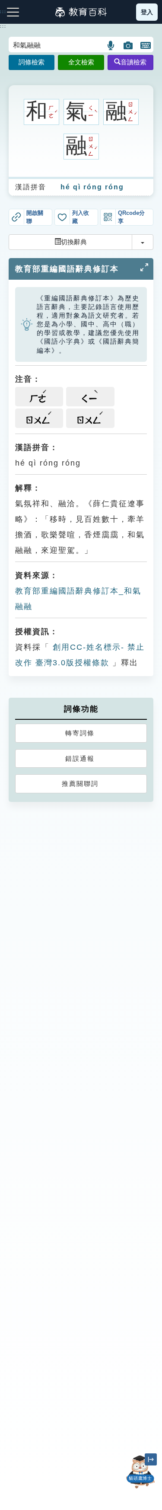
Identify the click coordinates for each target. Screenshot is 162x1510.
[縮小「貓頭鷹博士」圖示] (151, 1459)
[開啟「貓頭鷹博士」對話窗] (140, 1472)
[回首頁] (80, 12)
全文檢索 (81, 62)
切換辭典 (74, 242)
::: (3, 26)
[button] (111, 45)
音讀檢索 (133, 62)
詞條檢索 (31, 62)
